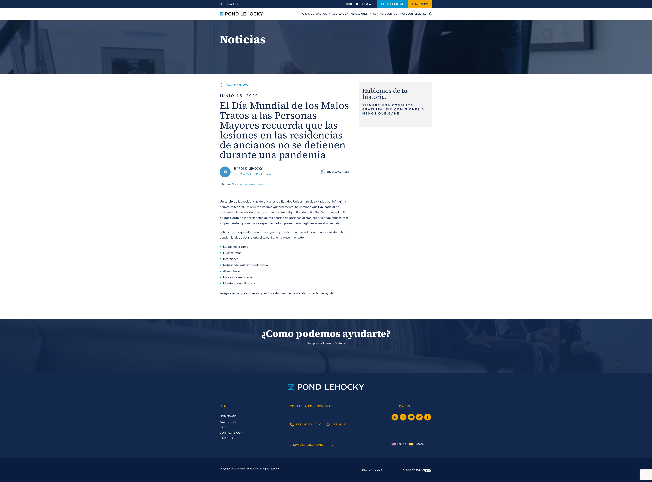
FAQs (223, 427)
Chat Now (420, 4)
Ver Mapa (340, 424)
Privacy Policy (371, 470)
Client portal (392, 4)
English (401, 444)
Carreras (228, 438)
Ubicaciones (359, 13)
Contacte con (382, 13)
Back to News (236, 85)
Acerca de (339, 13)
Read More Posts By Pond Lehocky (252, 174)
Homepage (228, 416)
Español (419, 444)
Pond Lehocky (250, 168)
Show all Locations (307, 445)
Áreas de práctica (314, 13)
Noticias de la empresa (247, 184)
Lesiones (420, 13)
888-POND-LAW (359, 4)
